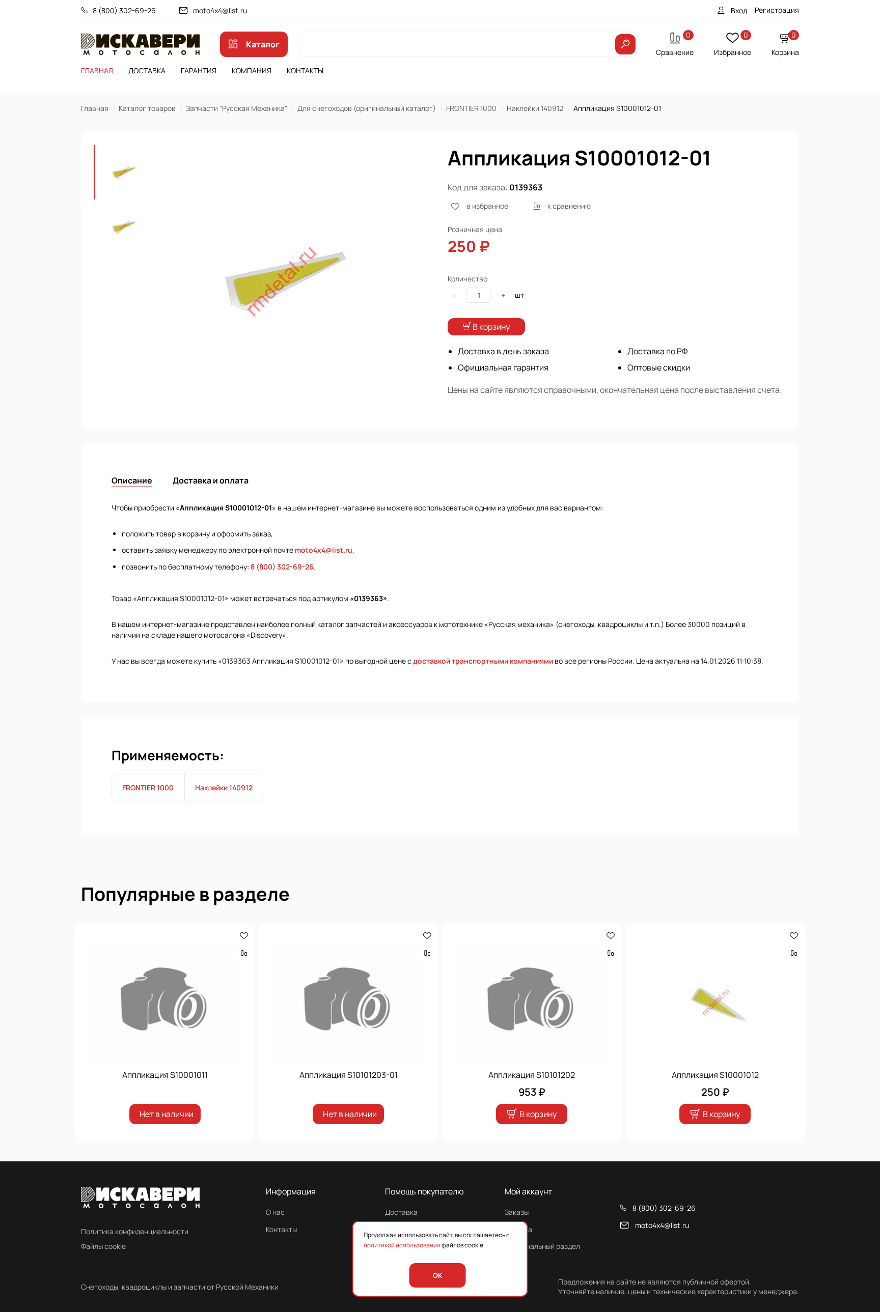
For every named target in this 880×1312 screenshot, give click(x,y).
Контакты (305, 70)
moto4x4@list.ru (220, 10)
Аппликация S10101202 (531, 1074)
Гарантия (198, 70)
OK (437, 1275)
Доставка (147, 70)
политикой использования (402, 1245)
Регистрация (777, 10)
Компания (251, 70)
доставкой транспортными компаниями (483, 661)
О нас (275, 1212)
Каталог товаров (147, 108)
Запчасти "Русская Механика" (236, 108)
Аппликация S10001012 (715, 1074)
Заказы (517, 1212)
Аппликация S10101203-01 (348, 1074)
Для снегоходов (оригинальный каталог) (366, 108)
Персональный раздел (542, 1246)
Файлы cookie (103, 1246)
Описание (132, 480)
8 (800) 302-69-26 (124, 10)
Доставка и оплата (211, 480)
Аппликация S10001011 (165, 1074)
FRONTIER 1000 (471, 108)
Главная (97, 70)
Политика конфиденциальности (134, 1231)
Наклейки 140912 (535, 108)
